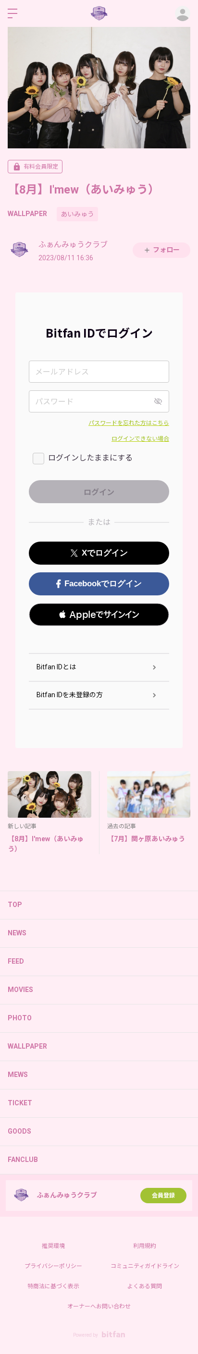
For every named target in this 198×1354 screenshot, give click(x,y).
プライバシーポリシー (53, 1266)
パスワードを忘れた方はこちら (128, 423)
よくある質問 (144, 1286)
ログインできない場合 (140, 438)
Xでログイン (105, 552)
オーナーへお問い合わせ (99, 1306)
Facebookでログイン (103, 583)
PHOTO (20, 1018)
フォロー (166, 250)
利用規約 (144, 1246)
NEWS (17, 933)
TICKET (20, 1103)
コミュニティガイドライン (145, 1266)
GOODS (19, 1131)
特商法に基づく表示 (53, 1286)
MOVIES (20, 989)
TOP (15, 904)
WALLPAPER (27, 214)
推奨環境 (53, 1246)
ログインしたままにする (90, 457)
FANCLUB (23, 1159)
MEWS (18, 1074)
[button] (99, 614)
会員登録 (163, 1195)
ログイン (182, 13)
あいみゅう (77, 214)
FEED (16, 961)
